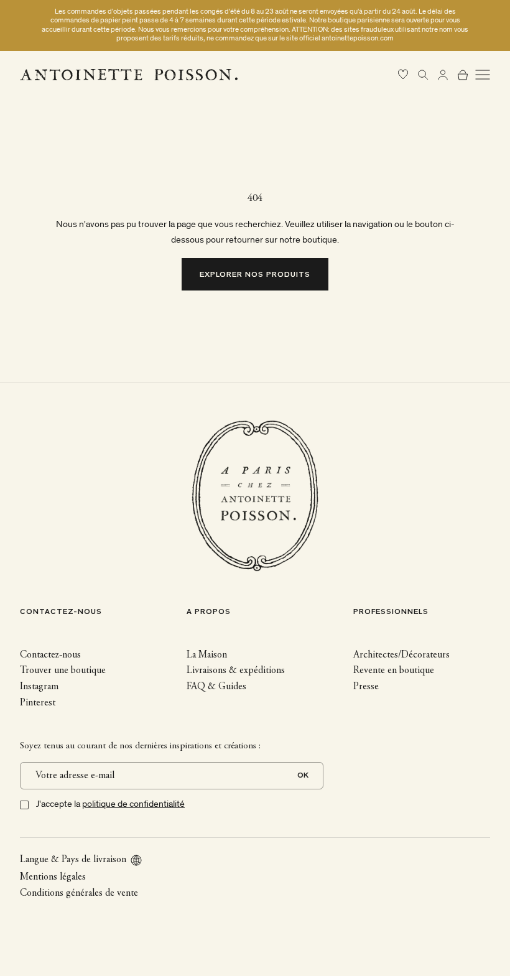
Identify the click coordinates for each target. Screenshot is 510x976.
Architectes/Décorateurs (401, 655)
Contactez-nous (50, 655)
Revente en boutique (393, 671)
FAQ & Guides (216, 687)
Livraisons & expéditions (236, 671)
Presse (366, 687)
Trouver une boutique (63, 671)
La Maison (207, 655)
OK (302, 776)
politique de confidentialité (133, 804)
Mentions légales (53, 877)
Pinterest (37, 703)
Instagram (39, 687)
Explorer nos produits (255, 275)
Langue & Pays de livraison (73, 860)
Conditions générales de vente (79, 893)
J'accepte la (110, 804)
